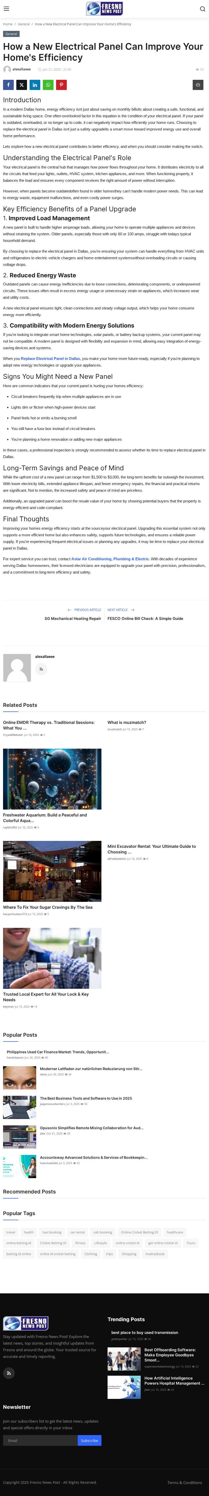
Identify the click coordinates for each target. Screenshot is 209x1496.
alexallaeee (45, 656)
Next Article (118, 610)
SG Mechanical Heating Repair (73, 618)
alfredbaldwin (117, 859)
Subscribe (89, 1440)
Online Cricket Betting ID (139, 1232)
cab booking (103, 1232)
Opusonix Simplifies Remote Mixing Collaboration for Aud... (91, 1128)
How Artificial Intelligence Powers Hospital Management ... (174, 1381)
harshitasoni (15, 1057)
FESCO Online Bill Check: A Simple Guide (145, 618)
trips (109, 1254)
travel (10, 1232)
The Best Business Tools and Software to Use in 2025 (86, 1098)
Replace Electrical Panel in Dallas (50, 358)
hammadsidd (49, 1163)
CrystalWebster (13, 735)
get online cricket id (163, 1243)
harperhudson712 (15, 914)
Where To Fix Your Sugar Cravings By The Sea (48, 907)
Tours (191, 1243)
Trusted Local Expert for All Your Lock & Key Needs (46, 997)
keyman (8, 1006)
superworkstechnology (160, 1366)
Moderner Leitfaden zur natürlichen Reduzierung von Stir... (91, 1068)
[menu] (6, 9)
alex (42, 1133)
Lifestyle (100, 1243)
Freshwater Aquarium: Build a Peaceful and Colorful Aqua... (45, 817)
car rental (77, 1232)
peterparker (119, 1339)
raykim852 (10, 827)
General (24, 24)
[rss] (9, 1373)
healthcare (175, 1232)
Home (7, 24)
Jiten (147, 1389)
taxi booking (52, 1232)
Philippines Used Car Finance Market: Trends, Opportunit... (58, 1052)
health (29, 1232)
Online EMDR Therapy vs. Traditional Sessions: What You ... (49, 725)
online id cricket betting (57, 1254)
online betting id (18, 1243)
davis (43, 1074)
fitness (80, 1243)
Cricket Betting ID (53, 1243)
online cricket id (127, 1243)
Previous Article (87, 610)
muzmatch (115, 729)
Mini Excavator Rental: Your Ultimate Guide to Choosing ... (152, 849)
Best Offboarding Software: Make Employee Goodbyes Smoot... (170, 1354)
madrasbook (155, 1254)
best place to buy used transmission (144, 1332)
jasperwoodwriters (52, 1104)
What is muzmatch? (127, 722)
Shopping (129, 1254)
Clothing (90, 1254)
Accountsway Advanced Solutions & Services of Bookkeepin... (94, 1157)
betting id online (18, 1254)
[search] (202, 9)
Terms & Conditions (184, 1482)
